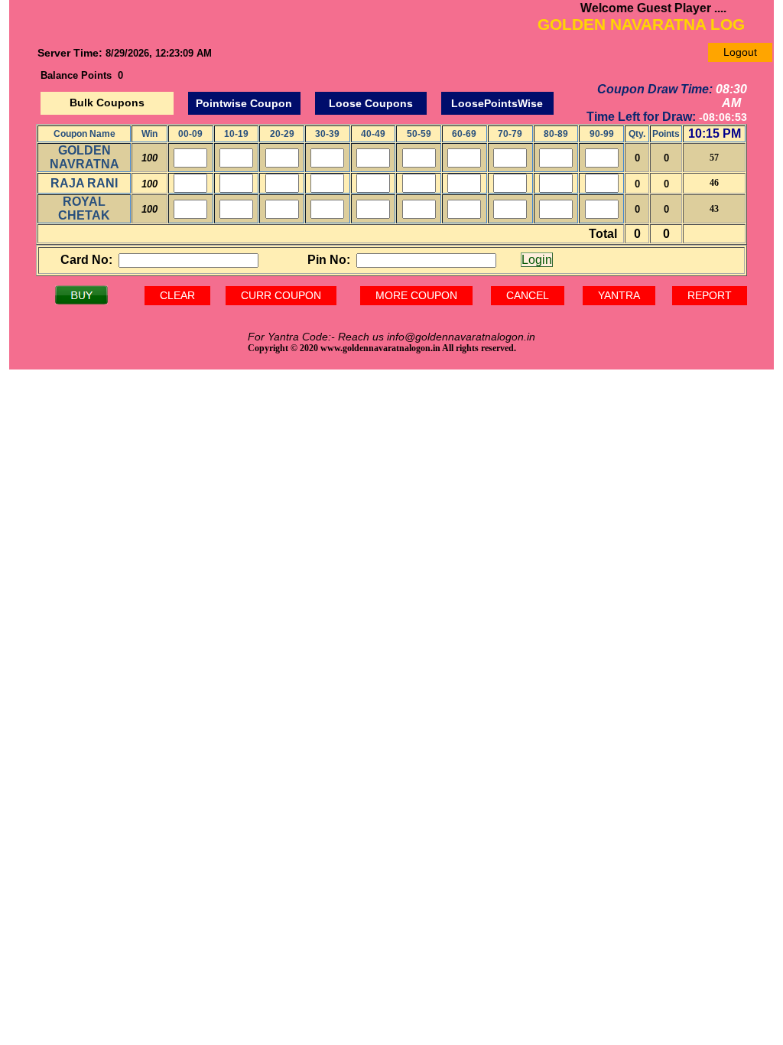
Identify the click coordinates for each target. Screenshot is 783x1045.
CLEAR (177, 295)
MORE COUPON (416, 295)
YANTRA (619, 295)
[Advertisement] (391, 489)
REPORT (709, 295)
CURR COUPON (281, 295)
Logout (740, 52)
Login (536, 259)
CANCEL (527, 295)
